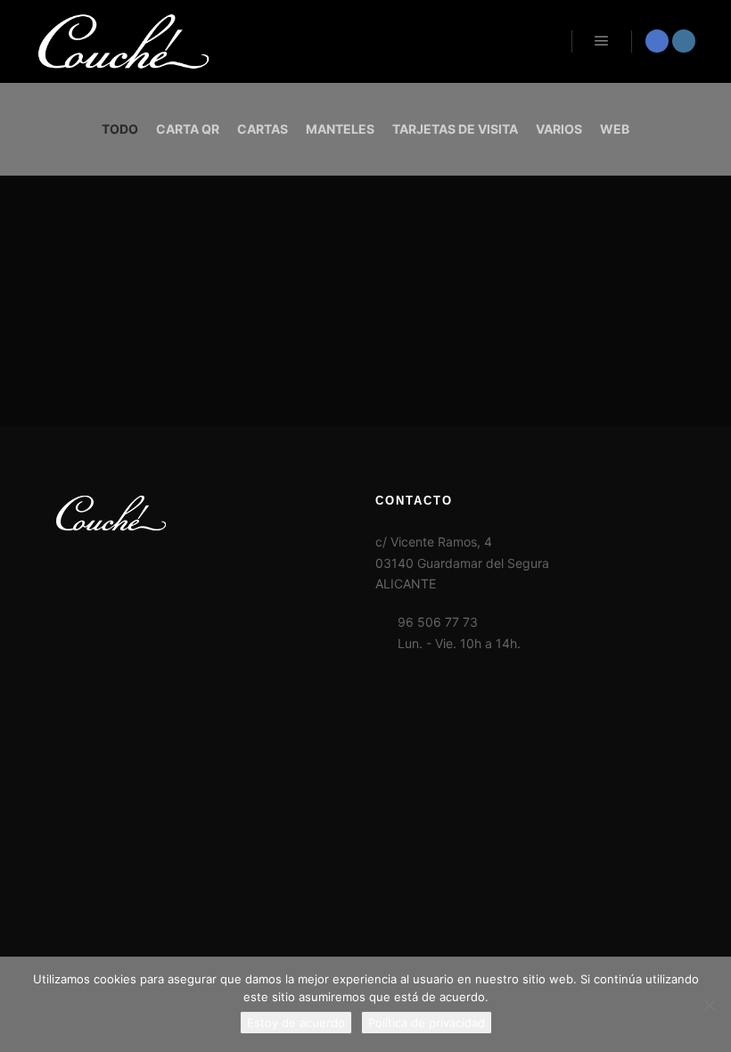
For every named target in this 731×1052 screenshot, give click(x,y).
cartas (262, 128)
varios (559, 128)
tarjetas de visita (455, 128)
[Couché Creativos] (125, 41)
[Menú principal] (602, 41)
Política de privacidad (426, 1022)
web (614, 128)
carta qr (187, 128)
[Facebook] (657, 41)
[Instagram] (683, 41)
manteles (340, 128)
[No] (709, 1005)
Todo (120, 128)
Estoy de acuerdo (296, 1022)
